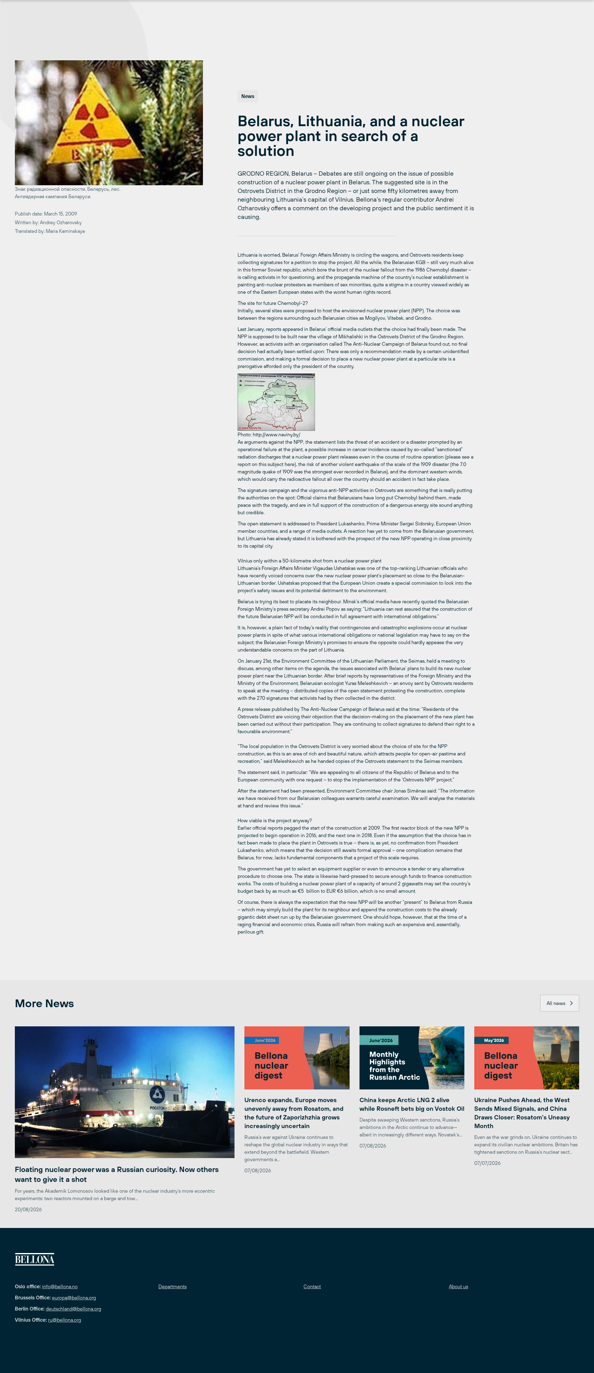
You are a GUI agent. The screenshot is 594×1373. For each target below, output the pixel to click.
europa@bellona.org (74, 1297)
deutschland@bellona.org (73, 1308)
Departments (172, 1286)
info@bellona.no (60, 1286)
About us (458, 1286)
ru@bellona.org (64, 1320)
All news (556, 1003)
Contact (312, 1286)
